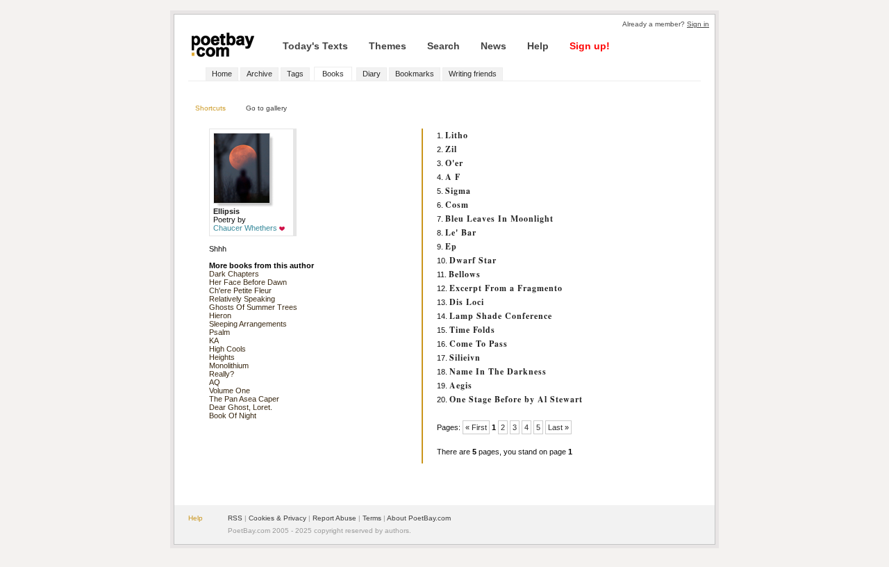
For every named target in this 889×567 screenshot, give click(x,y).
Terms (372, 518)
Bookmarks (414, 73)
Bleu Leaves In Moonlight (499, 218)
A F (452, 177)
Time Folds (472, 330)
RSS (235, 518)
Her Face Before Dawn (248, 282)
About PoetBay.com (419, 518)
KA (214, 340)
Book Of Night (232, 415)
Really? (221, 374)
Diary (372, 73)
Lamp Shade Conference (500, 316)
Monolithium (229, 365)
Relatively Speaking (242, 299)
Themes (387, 45)
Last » (558, 427)
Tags (295, 73)
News (493, 45)
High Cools (227, 349)
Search (443, 45)
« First (476, 427)
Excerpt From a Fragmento (506, 288)
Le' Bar (460, 232)
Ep (451, 246)
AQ (214, 382)
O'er (454, 163)
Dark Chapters (234, 274)
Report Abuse (334, 518)
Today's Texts (315, 45)
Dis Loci (466, 302)
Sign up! (590, 45)
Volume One (229, 390)
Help (538, 45)
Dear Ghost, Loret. (240, 407)
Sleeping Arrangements (248, 324)
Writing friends (473, 73)
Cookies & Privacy (277, 518)
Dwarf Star (473, 260)
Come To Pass (478, 344)
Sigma (458, 191)
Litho (456, 135)
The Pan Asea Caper (244, 399)
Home (222, 73)
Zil (451, 149)
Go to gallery (266, 108)
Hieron (220, 315)
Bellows (465, 274)
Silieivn (465, 357)
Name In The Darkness (498, 371)
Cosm (457, 205)
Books (333, 73)
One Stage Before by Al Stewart (516, 399)
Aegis (460, 385)
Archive (259, 73)
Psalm (219, 332)
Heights (222, 357)
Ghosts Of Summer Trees (253, 307)
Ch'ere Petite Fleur (240, 290)
